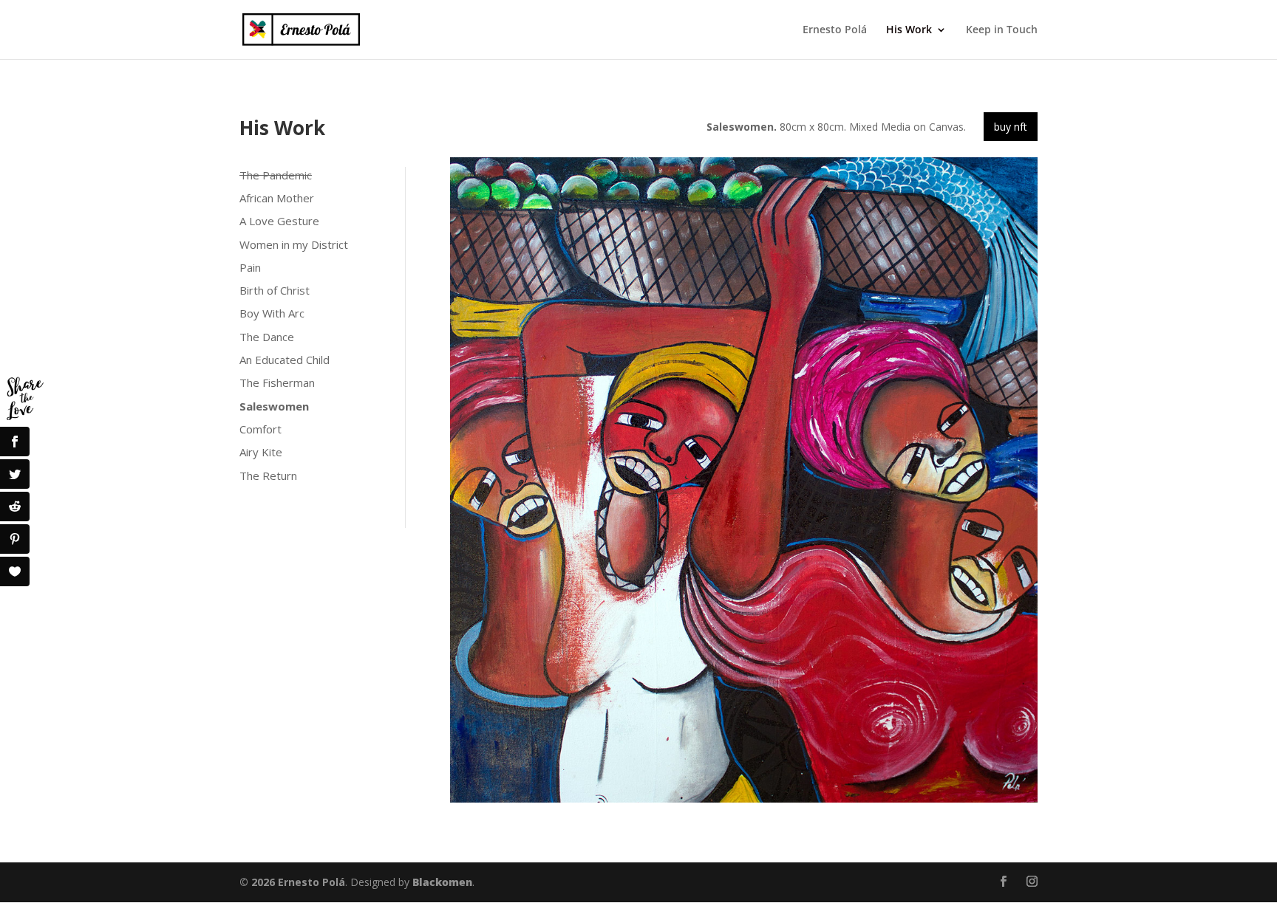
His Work (909, 30)
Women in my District (293, 244)
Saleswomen (274, 406)
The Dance (266, 336)
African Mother (276, 197)
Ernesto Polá (835, 30)
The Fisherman (277, 382)
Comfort (260, 429)
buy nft (1010, 127)
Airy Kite (260, 451)
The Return (268, 475)
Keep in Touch (1002, 30)
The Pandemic (275, 175)
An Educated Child (284, 359)
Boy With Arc (271, 313)
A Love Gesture (279, 220)
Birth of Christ (274, 290)
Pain (250, 267)
